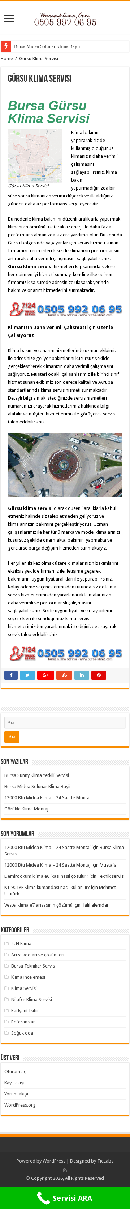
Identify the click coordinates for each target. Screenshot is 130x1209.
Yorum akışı (16, 1094)
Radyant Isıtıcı (25, 1010)
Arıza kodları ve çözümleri (37, 954)
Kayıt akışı (14, 1082)
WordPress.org (20, 1105)
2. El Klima (21, 943)
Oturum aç (15, 1071)
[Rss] (65, 1169)
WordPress (54, 1161)
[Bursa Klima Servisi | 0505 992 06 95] (65, 17)
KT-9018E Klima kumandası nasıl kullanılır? (47, 887)
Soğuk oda (22, 1033)
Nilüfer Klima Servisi (31, 999)
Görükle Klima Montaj (26, 809)
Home (7, 58)
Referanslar (23, 1021)
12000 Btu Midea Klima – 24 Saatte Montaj (47, 797)
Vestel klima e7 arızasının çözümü (38, 905)
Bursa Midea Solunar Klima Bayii (47, 46)
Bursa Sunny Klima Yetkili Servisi (36, 775)
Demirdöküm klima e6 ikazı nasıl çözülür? (46, 876)
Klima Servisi (24, 988)
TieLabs (105, 1161)
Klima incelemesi (28, 977)
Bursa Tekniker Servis (33, 966)
